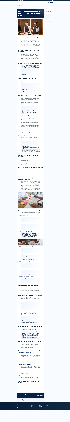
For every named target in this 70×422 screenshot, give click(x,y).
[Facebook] (51, 0)
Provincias (43, 2)
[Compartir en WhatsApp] (24, 400)
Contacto (46, 2)
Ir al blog (47, 20)
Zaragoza (19, 5)
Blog (48, 2)
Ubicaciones (40, 405)
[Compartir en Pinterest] (25, 400)
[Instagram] (17, 407)
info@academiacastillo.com (49, 404)
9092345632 (48, 405)
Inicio (40, 2)
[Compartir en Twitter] (23, 400)
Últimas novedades (40, 404)
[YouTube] (52, 0)
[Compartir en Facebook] (22, 399)
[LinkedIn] (50, 0)
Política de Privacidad (40, 406)
